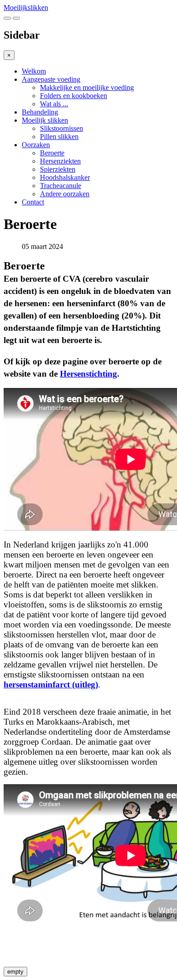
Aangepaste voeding (51, 79)
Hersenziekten (60, 161)
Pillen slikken (59, 136)
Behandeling (40, 112)
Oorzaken (36, 145)
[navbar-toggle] (7, 18)
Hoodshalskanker (65, 177)
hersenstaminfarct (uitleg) (51, 684)
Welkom (34, 71)
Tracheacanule (60, 185)
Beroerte (52, 153)
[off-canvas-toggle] (16, 18)
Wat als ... (54, 104)
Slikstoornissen (61, 128)
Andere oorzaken (64, 194)
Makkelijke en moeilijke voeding (87, 87)
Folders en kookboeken (73, 95)
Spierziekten (57, 169)
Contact (33, 202)
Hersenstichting (88, 373)
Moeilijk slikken (45, 120)
